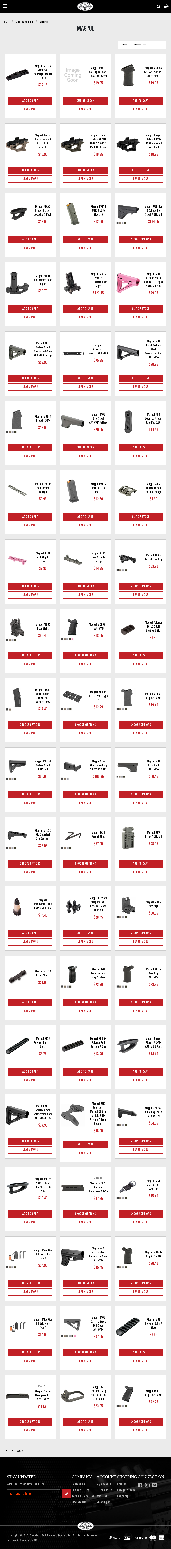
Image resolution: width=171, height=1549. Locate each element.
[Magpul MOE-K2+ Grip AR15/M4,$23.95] (128, 977)
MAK (36, 1540)
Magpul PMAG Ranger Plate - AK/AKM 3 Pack (43, 211)
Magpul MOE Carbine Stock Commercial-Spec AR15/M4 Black (43, 1112)
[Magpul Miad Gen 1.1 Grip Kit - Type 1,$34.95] (17, 1327)
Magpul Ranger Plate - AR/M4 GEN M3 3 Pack (153, 1043)
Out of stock (85, 101)
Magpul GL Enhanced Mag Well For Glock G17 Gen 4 (98, 1393)
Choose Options (140, 239)
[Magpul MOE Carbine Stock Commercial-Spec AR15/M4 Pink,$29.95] (128, 283)
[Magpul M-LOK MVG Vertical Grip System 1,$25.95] (17, 838)
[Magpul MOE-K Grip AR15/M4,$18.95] (17, 422)
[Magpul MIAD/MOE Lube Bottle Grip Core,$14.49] (17, 907)
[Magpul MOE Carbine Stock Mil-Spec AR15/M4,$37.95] (73, 1327)
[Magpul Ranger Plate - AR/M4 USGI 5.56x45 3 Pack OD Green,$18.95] (73, 144)
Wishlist (102, 1496)
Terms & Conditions (84, 1496)
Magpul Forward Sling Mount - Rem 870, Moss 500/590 (98, 904)
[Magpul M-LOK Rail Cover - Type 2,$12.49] (73, 699)
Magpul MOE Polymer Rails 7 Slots (153, 1324)
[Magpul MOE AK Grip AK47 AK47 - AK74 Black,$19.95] (128, 75)
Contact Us (78, 1484)
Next (19, 1451)
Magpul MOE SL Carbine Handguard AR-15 (98, 1187)
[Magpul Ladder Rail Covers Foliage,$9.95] (17, 491)
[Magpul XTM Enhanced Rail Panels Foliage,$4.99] (128, 491)
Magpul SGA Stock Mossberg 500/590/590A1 (98, 765)
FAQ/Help (123, 1496)
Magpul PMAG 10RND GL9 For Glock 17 (98, 211)
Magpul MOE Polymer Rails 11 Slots (43, 1043)
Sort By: (125, 45)
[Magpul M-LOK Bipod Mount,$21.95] (17, 977)
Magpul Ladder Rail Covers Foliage (43, 488)
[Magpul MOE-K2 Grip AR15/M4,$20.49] (128, 1257)
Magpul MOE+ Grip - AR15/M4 (153, 1393)
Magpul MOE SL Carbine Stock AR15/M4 (42, 765)
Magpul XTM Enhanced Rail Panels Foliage (153, 488)
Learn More (30, 109)
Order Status (104, 1490)
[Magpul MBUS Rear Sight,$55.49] (17, 630)
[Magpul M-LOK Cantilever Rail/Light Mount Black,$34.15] (17, 75)
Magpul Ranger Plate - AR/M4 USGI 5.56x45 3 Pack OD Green (98, 141)
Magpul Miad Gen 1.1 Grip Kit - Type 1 (43, 1324)
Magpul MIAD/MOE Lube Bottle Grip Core (43, 904)
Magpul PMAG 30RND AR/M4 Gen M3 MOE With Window (43, 696)
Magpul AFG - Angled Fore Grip (154, 557)
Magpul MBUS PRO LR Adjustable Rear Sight (98, 280)
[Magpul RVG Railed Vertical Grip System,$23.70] (73, 977)
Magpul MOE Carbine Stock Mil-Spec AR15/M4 (98, 1324)
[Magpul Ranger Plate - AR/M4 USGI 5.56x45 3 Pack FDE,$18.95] (17, 144)
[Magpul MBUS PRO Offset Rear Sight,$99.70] (17, 283)
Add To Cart (30, 101)
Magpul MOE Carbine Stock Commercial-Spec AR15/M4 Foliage (43, 349)
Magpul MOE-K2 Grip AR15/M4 (153, 1254)
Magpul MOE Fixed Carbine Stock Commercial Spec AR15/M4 (153, 349)
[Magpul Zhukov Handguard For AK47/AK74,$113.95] (17, 1396)
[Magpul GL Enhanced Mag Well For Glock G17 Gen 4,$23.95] (73, 1396)
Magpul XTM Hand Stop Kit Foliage (98, 557)
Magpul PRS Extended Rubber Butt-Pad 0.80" (153, 419)
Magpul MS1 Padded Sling (98, 835)
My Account (104, 1484)
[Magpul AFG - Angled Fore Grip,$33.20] (128, 560)
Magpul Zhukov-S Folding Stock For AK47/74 (153, 1112)
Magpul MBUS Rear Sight (43, 627)
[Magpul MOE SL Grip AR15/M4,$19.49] (128, 699)
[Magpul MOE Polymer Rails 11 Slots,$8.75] (17, 1046)
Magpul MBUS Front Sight (153, 904)
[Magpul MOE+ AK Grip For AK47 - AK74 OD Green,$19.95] (73, 75)
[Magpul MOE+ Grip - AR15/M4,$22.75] (128, 1396)
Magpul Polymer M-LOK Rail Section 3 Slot (153, 627)
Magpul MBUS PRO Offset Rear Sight (43, 280)
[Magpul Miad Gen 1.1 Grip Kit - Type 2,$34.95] (17, 1257)
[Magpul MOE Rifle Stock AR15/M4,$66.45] (128, 768)
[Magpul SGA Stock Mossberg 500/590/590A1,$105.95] (73, 768)
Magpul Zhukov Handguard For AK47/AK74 (43, 1395)
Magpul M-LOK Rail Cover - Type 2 (98, 696)
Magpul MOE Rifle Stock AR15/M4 (153, 765)
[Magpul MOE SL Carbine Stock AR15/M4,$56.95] (17, 768)
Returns (122, 1484)
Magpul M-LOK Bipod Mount (43, 973)
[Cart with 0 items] (166, 6)
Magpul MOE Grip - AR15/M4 (98, 627)
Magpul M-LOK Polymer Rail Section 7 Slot (98, 1043)
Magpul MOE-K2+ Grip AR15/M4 (153, 973)
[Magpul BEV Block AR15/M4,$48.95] (128, 838)
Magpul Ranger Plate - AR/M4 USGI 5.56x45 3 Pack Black (153, 141)
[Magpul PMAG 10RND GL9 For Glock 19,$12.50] (73, 491)
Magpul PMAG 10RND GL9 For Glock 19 (98, 488)
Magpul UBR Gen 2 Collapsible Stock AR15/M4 (153, 211)
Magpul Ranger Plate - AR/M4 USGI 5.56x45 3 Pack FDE (43, 141)
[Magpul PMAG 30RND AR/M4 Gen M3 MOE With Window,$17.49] (17, 699)
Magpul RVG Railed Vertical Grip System (98, 973)
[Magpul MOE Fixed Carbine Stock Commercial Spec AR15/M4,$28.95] (128, 352)
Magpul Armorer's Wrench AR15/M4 (98, 349)
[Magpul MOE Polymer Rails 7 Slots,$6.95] (128, 1327)
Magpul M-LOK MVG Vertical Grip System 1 (43, 835)
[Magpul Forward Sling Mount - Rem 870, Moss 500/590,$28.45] (73, 907)
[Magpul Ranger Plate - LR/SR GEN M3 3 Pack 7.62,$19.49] (17, 1188)
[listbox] (149, 45)
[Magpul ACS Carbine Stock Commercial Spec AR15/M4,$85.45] (73, 1257)
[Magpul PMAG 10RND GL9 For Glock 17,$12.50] (73, 214)
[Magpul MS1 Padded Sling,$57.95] (73, 838)
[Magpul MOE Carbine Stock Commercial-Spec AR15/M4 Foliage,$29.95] (17, 352)
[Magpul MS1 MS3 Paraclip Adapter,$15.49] (128, 1188)
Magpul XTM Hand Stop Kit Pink (43, 557)
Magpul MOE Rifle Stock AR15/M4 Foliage (98, 419)
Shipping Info (105, 1502)
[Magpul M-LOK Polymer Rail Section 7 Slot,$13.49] (73, 1046)
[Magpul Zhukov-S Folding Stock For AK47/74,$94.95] (128, 1115)
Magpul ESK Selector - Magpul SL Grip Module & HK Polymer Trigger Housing (98, 1114)
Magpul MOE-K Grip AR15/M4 (43, 419)
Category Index (126, 1490)
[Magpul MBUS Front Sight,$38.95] (128, 907)
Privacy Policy (81, 1490)
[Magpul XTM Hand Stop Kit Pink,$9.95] (17, 560)
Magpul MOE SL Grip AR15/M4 (153, 696)
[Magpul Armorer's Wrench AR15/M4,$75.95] (73, 352)
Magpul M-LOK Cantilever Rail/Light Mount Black (43, 72)
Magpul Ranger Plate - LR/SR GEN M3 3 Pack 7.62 (43, 1185)
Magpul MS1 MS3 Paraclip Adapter (153, 1185)
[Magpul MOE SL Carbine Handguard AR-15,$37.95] (73, 1188)
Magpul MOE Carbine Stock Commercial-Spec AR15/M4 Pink (153, 280)
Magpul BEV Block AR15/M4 (153, 835)
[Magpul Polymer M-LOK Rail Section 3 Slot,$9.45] (128, 630)
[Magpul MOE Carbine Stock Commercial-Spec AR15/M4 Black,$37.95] (17, 1115)
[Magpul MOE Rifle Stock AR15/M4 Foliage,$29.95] (73, 422)
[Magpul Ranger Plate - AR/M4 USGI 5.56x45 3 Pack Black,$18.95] (128, 144)
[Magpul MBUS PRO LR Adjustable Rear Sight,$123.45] (73, 283)
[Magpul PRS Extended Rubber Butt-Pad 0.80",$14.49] (128, 422)
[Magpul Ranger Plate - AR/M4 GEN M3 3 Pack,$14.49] (128, 1046)
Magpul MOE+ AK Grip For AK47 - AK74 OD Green (98, 72)
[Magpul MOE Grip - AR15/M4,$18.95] (73, 630)
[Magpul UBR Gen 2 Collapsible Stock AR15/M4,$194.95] (128, 214)
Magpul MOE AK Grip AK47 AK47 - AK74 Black (153, 72)
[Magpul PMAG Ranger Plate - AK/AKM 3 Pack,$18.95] (17, 214)
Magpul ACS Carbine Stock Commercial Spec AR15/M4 (98, 1254)
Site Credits (79, 1502)
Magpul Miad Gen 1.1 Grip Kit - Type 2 (43, 1254)
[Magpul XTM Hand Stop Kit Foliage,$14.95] (73, 560)
